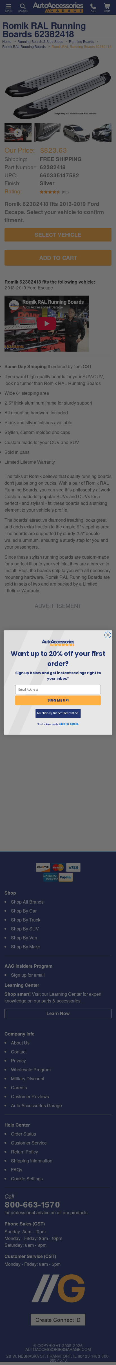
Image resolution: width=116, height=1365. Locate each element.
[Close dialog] (107, 635)
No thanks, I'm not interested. (58, 713)
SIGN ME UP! (58, 700)
